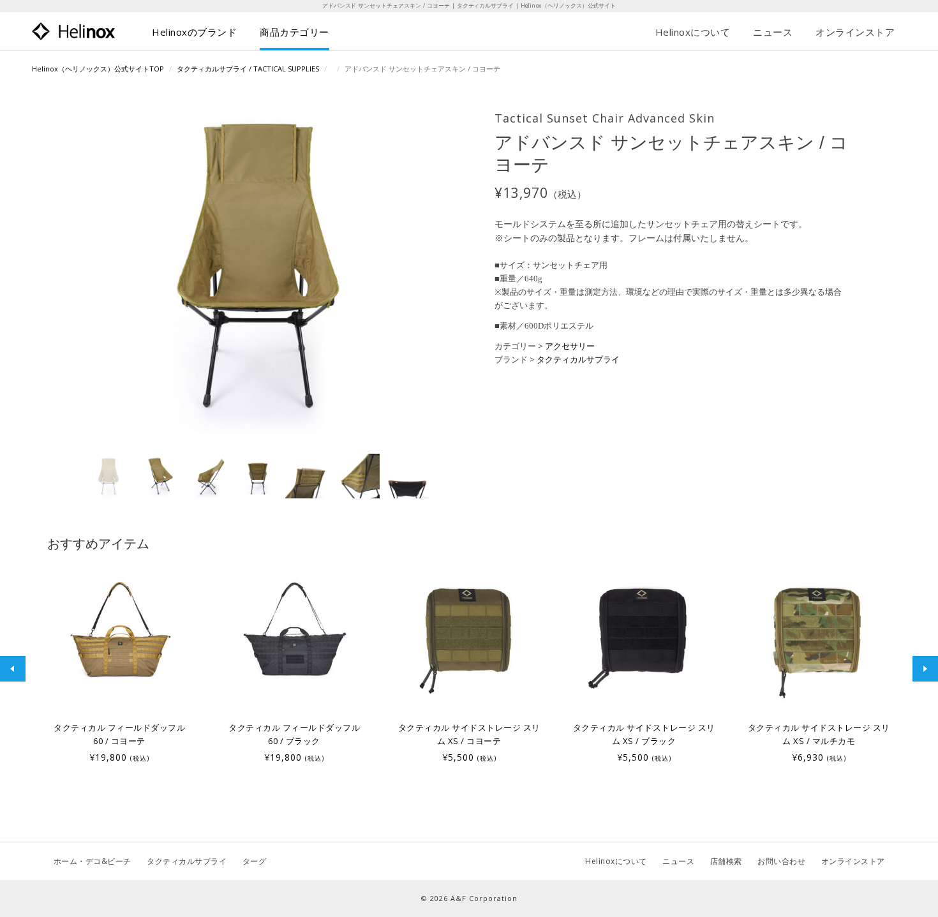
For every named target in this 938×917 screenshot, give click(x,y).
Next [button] (925, 669)
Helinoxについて (693, 32)
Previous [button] (13, 669)
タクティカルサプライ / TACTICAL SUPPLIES (248, 68)
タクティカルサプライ (578, 359)
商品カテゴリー (294, 32)
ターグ (254, 861)
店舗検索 (726, 861)
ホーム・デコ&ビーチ (92, 861)
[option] (119, 662)
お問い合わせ (781, 861)
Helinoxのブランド (194, 32)
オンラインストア (855, 32)
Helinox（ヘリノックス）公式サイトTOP (98, 68)
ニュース (773, 32)
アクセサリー (570, 346)
